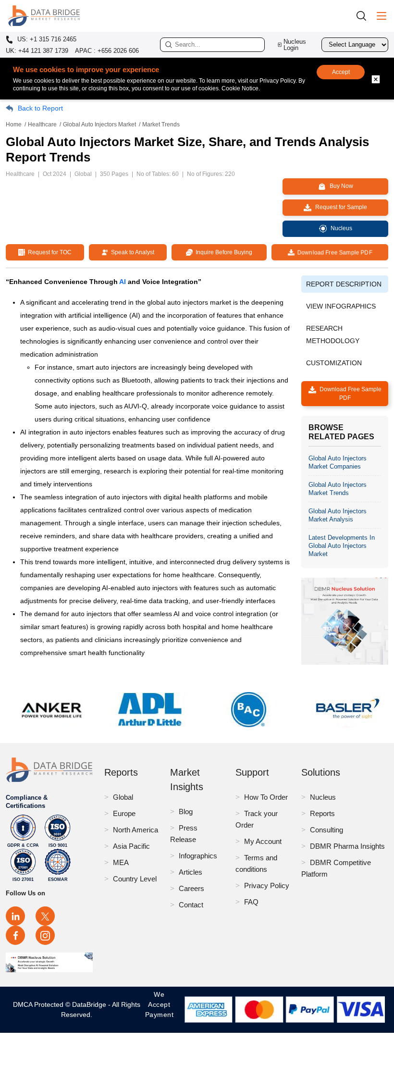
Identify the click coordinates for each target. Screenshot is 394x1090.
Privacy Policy (266, 885)
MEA (121, 862)
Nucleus (323, 797)
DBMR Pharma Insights (347, 846)
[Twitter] (45, 916)
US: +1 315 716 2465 (45, 39)
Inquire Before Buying (222, 252)
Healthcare (42, 124)
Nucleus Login (294, 44)
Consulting (326, 830)
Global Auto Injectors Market (99, 124)
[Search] (365, 15)
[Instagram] (45, 935)
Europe (124, 813)
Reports (322, 813)
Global (123, 797)
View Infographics (341, 306)
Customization (334, 363)
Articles (190, 872)
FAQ (251, 902)
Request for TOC (48, 252)
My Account (263, 841)
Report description (344, 284)
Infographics (198, 856)
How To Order (266, 797)
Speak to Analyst (131, 252)
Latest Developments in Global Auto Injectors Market (341, 545)
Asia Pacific (131, 846)
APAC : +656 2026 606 (107, 51)
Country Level (135, 879)
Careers (191, 888)
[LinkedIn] (15, 916)
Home (14, 124)
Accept (341, 72)
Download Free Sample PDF (333, 252)
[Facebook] (15, 935)
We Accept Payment (159, 1009)
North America (135, 830)
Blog (186, 811)
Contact (191, 905)
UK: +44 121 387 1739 (37, 51)
